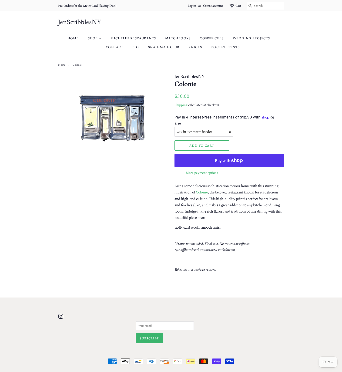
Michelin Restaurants (133, 38)
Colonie (202, 192)
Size (177, 123)
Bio (135, 47)
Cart (238, 5)
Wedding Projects (251, 38)
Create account (213, 5)
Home (73, 38)
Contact (114, 47)
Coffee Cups (212, 38)
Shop (93, 38)
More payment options (202, 172)
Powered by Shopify (193, 353)
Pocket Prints (225, 47)
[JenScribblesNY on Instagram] (60, 317)
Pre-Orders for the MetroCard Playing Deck (87, 5)
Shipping (181, 105)
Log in (192, 5)
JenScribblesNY (79, 22)
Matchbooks (178, 38)
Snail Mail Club (163, 47)
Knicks (195, 47)
